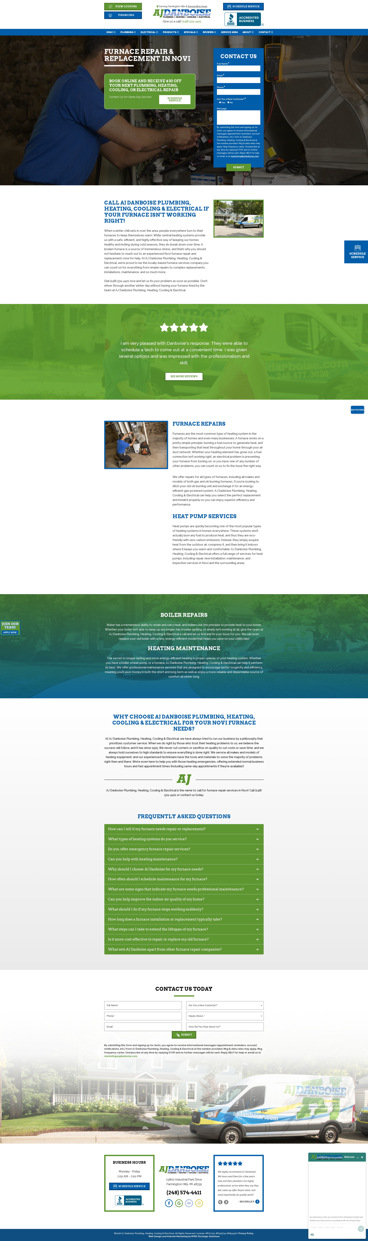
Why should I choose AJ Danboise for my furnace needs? (155, 869)
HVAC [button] (110, 32)
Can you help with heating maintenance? (143, 859)
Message (222, 108)
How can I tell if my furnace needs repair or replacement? (157, 829)
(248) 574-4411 (191, 21)
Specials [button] (189, 32)
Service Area (229, 32)
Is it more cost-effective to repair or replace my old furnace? (158, 939)
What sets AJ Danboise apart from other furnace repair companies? (165, 949)
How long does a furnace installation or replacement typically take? (165, 919)
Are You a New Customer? (231, 99)
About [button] (247, 32)
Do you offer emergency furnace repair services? (149, 849)
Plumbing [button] (126, 32)
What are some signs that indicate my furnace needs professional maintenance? (176, 889)
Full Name (222, 64)
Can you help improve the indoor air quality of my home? (156, 899)
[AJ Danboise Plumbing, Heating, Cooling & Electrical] (182, 13)
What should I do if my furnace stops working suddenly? (155, 909)
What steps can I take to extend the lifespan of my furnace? (158, 929)
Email (220, 75)
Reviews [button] (208, 32)
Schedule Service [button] (174, 99)
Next (226, 1202)
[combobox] (225, 1005)
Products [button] (169, 32)
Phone (220, 87)
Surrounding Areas (197, 6)
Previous (220, 1202)
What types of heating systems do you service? (147, 839)
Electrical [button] (148, 32)
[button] (243, 6)
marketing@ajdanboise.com (245, 156)
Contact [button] (265, 32)
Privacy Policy (245, 1233)
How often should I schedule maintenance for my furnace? (157, 879)
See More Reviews (184, 376)
